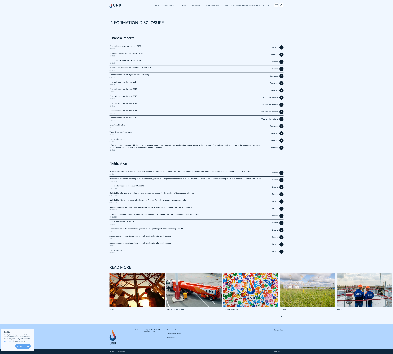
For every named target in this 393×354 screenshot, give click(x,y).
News (226, 5)
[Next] (281, 316)
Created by (276, 351)
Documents (171, 337)
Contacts (266, 5)
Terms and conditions (174, 333)
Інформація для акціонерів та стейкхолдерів (245, 5)
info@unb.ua (278, 330)
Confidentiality (172, 330)
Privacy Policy (8, 341)
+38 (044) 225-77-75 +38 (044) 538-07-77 (152, 331)
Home (157, 5)
